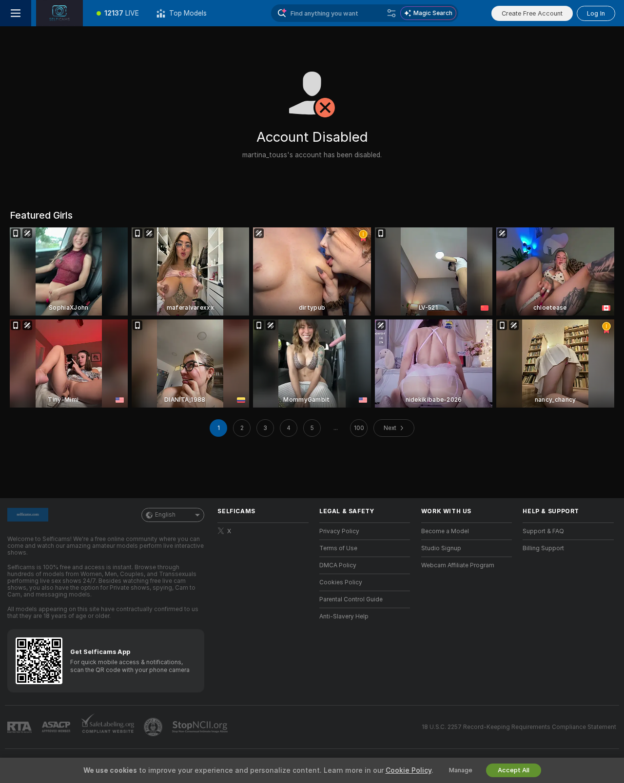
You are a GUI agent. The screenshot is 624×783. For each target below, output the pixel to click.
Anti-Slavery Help (344, 616)
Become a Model (445, 531)
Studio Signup (441, 548)
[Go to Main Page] (59, 13)
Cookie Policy (408, 770)
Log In (596, 13)
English (165, 514)
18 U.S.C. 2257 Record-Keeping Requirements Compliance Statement (519, 727)
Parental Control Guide (351, 599)
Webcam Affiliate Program (457, 565)
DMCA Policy (337, 565)
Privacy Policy (339, 531)
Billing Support (543, 548)
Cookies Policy (340, 582)
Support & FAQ (543, 531)
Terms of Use (338, 548)
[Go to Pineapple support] (154, 727)
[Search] (391, 13)
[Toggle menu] (15, 13)
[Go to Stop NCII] (201, 727)
